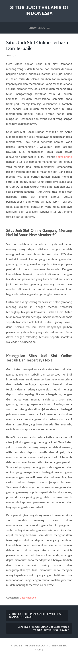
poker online (64, 156)
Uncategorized (28, 597)
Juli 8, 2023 (13, 55)
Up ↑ (40, 649)
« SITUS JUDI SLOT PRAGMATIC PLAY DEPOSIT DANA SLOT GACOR (36, 615)
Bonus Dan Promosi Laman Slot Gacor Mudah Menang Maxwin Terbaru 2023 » (43, 628)
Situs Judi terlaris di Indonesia (39, 10)
